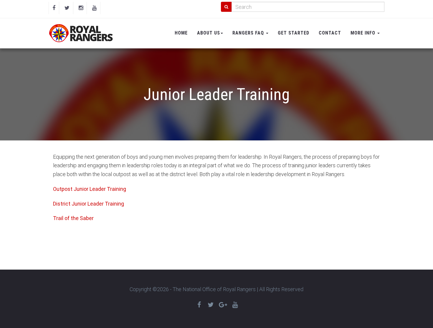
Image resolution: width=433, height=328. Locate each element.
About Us (208, 33)
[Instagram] (81, 8)
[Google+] (223, 304)
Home (181, 33)
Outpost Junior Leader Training (89, 189)
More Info (364, 33)
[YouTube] (94, 8)
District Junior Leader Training (88, 204)
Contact (330, 33)
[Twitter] (67, 8)
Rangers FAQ (248, 33)
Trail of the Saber (73, 218)
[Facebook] (54, 8)
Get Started (293, 33)
